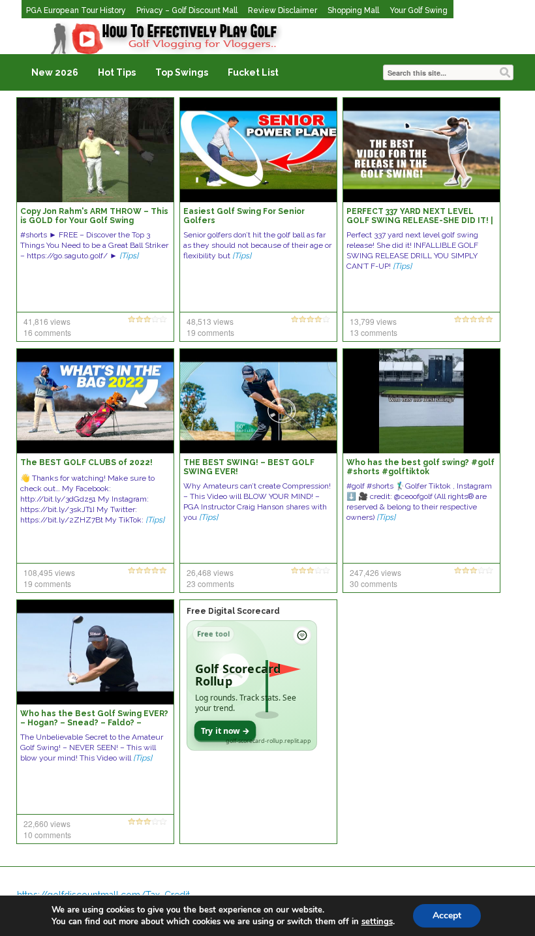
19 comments (210, 332)
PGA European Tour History (76, 10)
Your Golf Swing (419, 10)
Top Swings (181, 72)
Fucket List (253, 72)
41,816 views (46, 321)
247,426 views (375, 572)
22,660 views (46, 823)
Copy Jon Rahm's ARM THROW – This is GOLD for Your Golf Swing (94, 216)
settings (377, 922)
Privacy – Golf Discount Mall (186, 10)
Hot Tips (117, 72)
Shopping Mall (353, 10)
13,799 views (373, 321)
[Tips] (128, 255)
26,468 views (210, 572)
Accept (447, 915)
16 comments (47, 332)
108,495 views (49, 572)
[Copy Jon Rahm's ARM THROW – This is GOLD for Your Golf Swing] (95, 149)
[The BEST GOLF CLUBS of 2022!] (95, 400)
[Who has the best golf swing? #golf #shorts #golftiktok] (421, 400)
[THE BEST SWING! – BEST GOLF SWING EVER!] (258, 400)
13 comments (373, 332)
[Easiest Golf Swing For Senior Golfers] (258, 149)
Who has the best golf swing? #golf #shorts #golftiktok (420, 467)
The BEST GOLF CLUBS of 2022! (86, 462)
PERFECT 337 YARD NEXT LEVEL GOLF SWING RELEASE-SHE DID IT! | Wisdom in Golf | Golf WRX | (419, 220)
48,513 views (210, 321)
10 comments (47, 834)
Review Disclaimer (282, 10)
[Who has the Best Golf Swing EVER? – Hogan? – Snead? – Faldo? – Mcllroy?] (95, 651)
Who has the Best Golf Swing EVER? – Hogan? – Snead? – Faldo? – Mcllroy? (94, 722)
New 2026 (54, 72)
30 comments (373, 583)
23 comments (210, 583)
